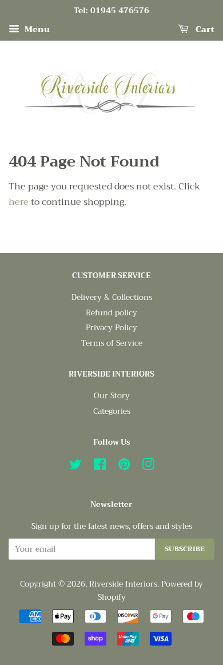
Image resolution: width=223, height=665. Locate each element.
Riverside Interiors (123, 584)
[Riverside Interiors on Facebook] (99, 466)
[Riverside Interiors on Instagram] (148, 466)
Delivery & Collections (111, 297)
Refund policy (111, 312)
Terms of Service (111, 343)
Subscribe (185, 549)
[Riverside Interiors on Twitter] (75, 466)
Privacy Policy (111, 327)
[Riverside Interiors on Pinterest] (124, 466)
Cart (203, 29)
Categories (111, 411)
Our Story (112, 395)
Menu (36, 29)
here (19, 202)
